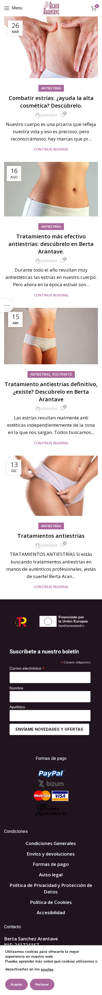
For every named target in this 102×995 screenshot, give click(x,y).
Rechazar (42, 984)
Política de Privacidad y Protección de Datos (51, 888)
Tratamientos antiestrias (51, 535)
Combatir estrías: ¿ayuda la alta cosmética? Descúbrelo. (51, 101)
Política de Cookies (51, 902)
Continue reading (51, 149)
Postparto (62, 374)
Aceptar (16, 984)
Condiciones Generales (51, 843)
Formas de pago (51, 864)
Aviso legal (51, 875)
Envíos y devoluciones (51, 854)
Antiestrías (51, 88)
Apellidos (17, 707)
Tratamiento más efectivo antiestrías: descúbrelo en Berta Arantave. (51, 244)
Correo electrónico (27, 668)
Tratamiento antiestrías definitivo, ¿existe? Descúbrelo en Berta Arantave (51, 391)
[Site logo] (51, 8)
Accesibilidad (51, 912)
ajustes (47, 969)
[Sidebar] (7, 305)
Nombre (16, 688)
